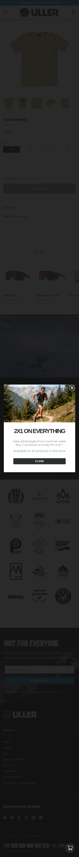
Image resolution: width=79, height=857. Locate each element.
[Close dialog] (71, 387)
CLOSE (39, 461)
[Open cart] (70, 848)
